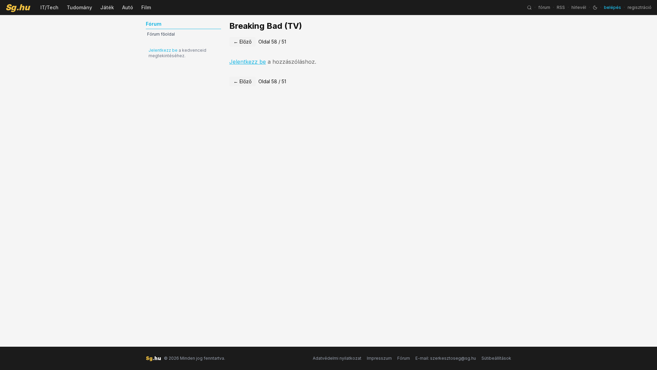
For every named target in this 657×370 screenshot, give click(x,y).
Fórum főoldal (161, 34)
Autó (127, 7)
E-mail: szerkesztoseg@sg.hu (445, 358)
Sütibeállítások (496, 358)
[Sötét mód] (595, 7)
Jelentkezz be (163, 50)
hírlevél (578, 7)
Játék (107, 7)
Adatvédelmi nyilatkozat (337, 358)
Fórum (403, 358)
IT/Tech (49, 7)
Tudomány (79, 7)
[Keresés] (529, 7)
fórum (544, 7)
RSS (561, 7)
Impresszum (379, 358)
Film (146, 7)
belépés (612, 7)
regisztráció (640, 7)
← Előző (242, 42)
